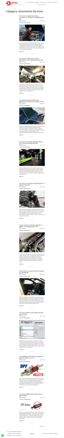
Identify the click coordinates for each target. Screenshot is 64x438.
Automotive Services (26, 22)
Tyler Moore (55, 433)
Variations (32, 433)
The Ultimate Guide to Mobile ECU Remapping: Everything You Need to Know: (31, 100)
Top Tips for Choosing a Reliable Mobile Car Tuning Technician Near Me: (30, 142)
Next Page (42, 426)
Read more (21, 51)
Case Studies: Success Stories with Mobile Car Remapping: (31, 271)
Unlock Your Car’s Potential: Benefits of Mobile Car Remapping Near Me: (30, 225)
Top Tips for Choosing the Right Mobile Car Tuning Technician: (31, 184)
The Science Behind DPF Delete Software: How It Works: (31, 313)
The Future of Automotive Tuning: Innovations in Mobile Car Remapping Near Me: (31, 17)
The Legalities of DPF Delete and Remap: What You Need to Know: (31, 357)
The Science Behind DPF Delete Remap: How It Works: (30, 394)
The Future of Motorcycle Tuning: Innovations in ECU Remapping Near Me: (31, 59)
